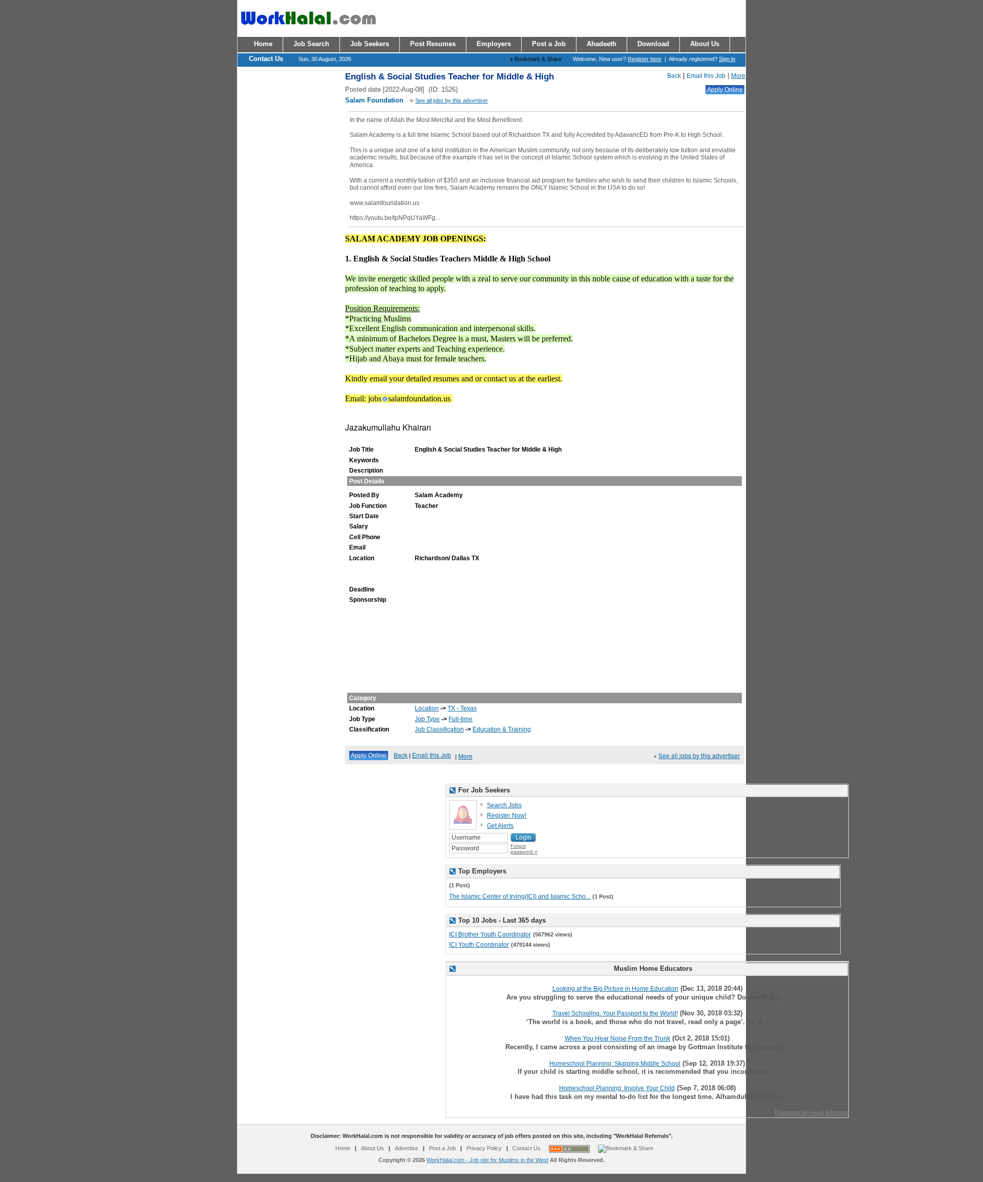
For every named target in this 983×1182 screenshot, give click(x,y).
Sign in (727, 59)
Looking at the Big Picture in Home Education (615, 988)
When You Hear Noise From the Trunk (617, 1038)
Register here (644, 59)
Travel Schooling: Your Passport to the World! (615, 1013)
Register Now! (506, 815)
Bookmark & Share (536, 59)
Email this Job (706, 75)
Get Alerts (500, 825)
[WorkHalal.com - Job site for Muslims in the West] (308, 29)
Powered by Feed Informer (811, 1112)
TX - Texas (462, 708)
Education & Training (502, 729)
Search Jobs (504, 805)
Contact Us (526, 1148)
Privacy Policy (484, 1148)
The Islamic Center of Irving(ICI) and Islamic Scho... (519, 896)
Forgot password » (524, 848)
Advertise (406, 1148)
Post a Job (442, 1148)
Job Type (427, 719)
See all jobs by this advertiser (451, 100)
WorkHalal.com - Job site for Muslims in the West (487, 1160)
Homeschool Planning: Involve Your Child (617, 1088)
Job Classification (439, 729)
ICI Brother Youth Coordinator (490, 934)
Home (342, 1148)
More (738, 75)
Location (427, 708)
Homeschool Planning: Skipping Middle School (614, 1063)
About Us (372, 1148)
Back (674, 75)
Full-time (460, 719)
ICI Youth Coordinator (479, 944)
